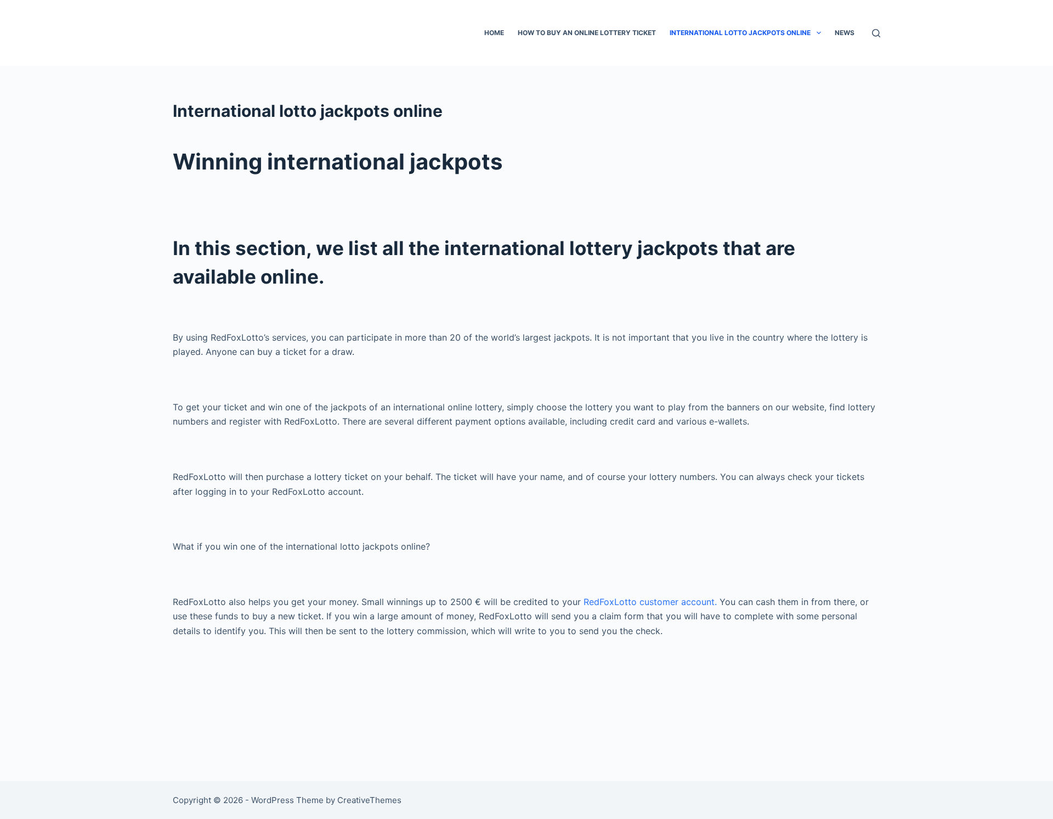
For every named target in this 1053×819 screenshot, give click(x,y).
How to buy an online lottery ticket (587, 33)
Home (494, 33)
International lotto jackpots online (740, 33)
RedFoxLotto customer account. (650, 601)
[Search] (876, 33)
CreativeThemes (369, 800)
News (844, 33)
